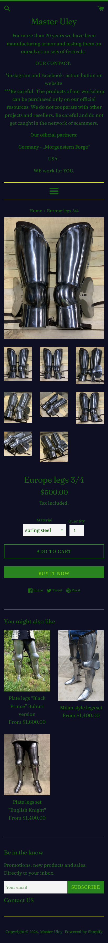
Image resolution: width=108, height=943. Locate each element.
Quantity (76, 521)
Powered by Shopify (84, 931)
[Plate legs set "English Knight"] (27, 764)
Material (44, 520)
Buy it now (54, 573)
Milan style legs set (81, 707)
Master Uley (54, 21)
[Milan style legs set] (81, 665)
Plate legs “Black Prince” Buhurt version (27, 706)
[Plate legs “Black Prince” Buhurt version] (27, 661)
